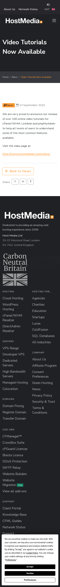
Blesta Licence (12, 455)
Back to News (20, 171)
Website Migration (12, 482)
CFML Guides (12, 521)
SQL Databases (43, 336)
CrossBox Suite (13, 442)
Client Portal (11, 508)
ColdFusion (40, 330)
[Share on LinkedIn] (23, 181)
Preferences (30, 580)
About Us (9, 9)
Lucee (36, 323)
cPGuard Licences (15, 449)
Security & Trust (43, 402)
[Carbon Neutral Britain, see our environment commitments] (15, 269)
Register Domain (14, 412)
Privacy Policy (42, 395)
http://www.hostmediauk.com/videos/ (26, 154)
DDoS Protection (14, 461)
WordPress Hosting (10, 306)
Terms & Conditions (39, 410)
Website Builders (14, 474)
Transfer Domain (14, 418)
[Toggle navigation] (54, 20)
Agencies (38, 298)
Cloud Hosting (12, 298)
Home (5, 77)
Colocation (10, 389)
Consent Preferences (40, 374)
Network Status (28, 9)
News (15, 77)
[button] (53, 9)
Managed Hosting (15, 382)
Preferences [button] (11, 560)
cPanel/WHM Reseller (12, 317)
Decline (30, 573)
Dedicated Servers (9, 363)
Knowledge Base (14, 515)
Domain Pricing (13, 406)
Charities (38, 304)
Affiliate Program (44, 366)
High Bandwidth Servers (14, 373)
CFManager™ (12, 436)
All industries (41, 342)
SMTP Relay (11, 468)
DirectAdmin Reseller (11, 328)
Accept (30, 567)
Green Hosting (42, 383)
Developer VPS (13, 354)
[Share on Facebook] (31, 181)
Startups (38, 317)
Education (39, 311)
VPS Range (10, 348)
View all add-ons (14, 491)
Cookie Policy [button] (32, 553)
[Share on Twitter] (15, 181)
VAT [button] (47, 9)
